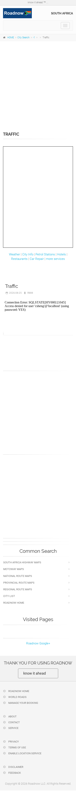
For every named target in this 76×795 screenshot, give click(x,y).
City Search (23, 37)
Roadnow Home (13, 602)
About (12, 716)
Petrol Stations (45, 254)
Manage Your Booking (23, 702)
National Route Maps (17, 576)
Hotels (61, 254)
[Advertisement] (38, 84)
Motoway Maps (13, 569)
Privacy (13, 741)
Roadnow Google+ (38, 643)
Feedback (14, 772)
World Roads (17, 697)
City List (9, 596)
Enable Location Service (24, 753)
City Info (27, 254)
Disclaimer (15, 766)
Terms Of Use (17, 747)
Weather (14, 254)
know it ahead (34, 673)
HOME (10, 37)
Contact (14, 722)
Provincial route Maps (18, 582)
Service (13, 728)
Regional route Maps (17, 589)
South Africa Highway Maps (22, 562)
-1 (34, 37)
